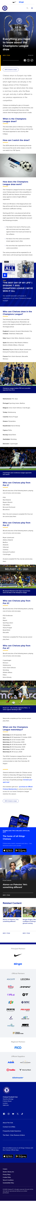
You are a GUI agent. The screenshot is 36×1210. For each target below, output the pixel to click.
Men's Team (6, 55)
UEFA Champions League (11, 69)
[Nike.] (14, 2)
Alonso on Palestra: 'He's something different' (11, 920)
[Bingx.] (21, 2)
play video (5, 261)
